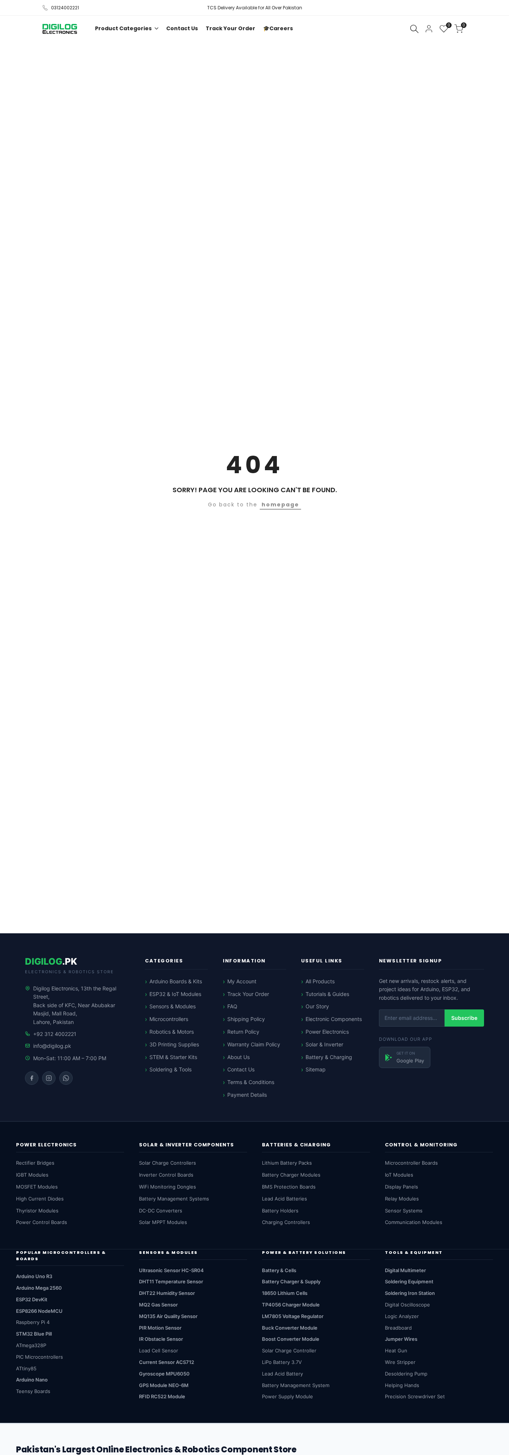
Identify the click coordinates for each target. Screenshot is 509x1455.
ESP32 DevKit (31, 1299)
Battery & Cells (279, 1270)
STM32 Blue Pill (34, 1334)
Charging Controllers (286, 1222)
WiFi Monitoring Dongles (167, 1187)
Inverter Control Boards (166, 1175)
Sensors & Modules (172, 1006)
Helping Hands (402, 1385)
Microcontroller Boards (411, 1163)
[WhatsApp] (66, 1078)
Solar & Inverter (324, 1044)
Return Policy (243, 1031)
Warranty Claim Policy (253, 1044)
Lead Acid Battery (282, 1374)
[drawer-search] (414, 29)
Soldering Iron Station (410, 1293)
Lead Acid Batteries (284, 1199)
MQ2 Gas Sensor (158, 1305)
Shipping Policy (246, 1019)
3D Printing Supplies (174, 1044)
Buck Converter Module (289, 1328)
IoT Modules (399, 1175)
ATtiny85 (26, 1368)
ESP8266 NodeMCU (39, 1311)
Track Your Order (248, 994)
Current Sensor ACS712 (166, 1362)
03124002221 (65, 7)
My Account (241, 981)
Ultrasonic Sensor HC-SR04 (171, 1270)
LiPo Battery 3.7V (282, 1362)
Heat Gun (396, 1350)
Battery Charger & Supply (291, 1281)
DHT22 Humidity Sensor (167, 1293)
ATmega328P (31, 1345)
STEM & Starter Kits (173, 1057)
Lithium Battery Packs (287, 1163)
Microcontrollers (168, 1019)
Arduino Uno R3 (34, 1276)
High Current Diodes (40, 1199)
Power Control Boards (41, 1222)
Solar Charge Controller (289, 1350)
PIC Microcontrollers (39, 1357)
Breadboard (398, 1328)
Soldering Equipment (409, 1281)
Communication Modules (413, 1222)
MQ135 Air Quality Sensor (168, 1316)
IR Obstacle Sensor (161, 1339)
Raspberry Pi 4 (33, 1322)
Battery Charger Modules (291, 1175)
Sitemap (316, 1069)
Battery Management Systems (174, 1199)
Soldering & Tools (170, 1069)
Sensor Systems (404, 1211)
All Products (320, 981)
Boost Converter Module (290, 1339)
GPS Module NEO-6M (164, 1385)
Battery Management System (295, 1385)
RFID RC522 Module (162, 1396)
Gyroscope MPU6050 (164, 1374)
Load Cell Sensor (158, 1350)
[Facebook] (31, 1078)
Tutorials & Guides (327, 994)
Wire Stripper (400, 1362)
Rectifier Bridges (35, 1163)
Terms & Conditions (250, 1082)
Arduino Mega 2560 (39, 1288)
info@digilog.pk (52, 1046)
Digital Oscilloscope (407, 1305)
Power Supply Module (287, 1396)
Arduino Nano (32, 1380)
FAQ (232, 1006)
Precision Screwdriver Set (415, 1396)
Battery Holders (280, 1211)
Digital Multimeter (405, 1270)
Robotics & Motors (171, 1031)
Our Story (317, 1006)
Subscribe (464, 1018)
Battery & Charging (329, 1057)
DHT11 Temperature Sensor (171, 1281)
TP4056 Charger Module (291, 1305)
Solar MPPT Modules (163, 1222)
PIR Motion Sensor (160, 1328)
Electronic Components (334, 1019)
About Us (238, 1057)
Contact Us (241, 1069)
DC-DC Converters (160, 1211)
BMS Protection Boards (289, 1187)
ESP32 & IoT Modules (175, 994)
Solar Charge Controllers (167, 1163)
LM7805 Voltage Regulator (292, 1316)
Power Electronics (327, 1031)
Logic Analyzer (402, 1316)
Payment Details (247, 1095)
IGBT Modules (32, 1175)
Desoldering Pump (406, 1374)
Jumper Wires (401, 1339)
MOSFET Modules (37, 1187)
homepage (280, 504)
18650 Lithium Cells (284, 1293)
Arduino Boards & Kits (175, 981)
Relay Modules (402, 1199)
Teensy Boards (33, 1391)
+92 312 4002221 (54, 1034)
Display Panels (401, 1187)
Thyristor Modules (37, 1211)
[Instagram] (49, 1078)
